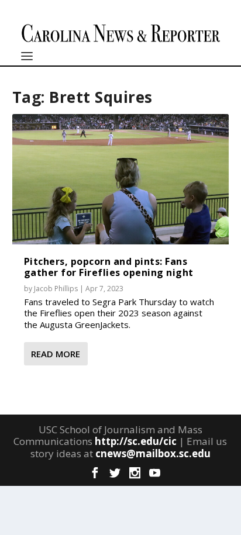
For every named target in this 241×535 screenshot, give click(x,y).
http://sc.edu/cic (136, 441)
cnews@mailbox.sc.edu (153, 453)
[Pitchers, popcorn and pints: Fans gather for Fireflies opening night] (120, 179)
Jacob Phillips (56, 289)
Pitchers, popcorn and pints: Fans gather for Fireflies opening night (109, 267)
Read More (55, 354)
